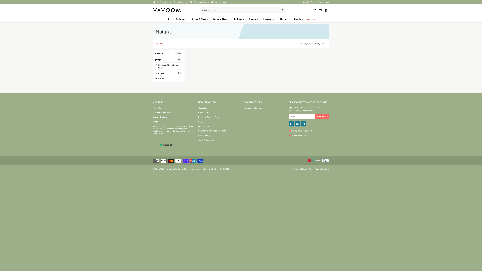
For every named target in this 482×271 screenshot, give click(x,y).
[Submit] (282, 10)
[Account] (315, 10)
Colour (160, 73)
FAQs (200, 122)
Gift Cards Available (163, 2)
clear (179, 59)
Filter (160, 44)
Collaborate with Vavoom (163, 112)
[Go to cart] (326, 10)
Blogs (155, 122)
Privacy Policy (204, 135)
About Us (157, 108)
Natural (161, 79)
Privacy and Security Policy (303, 169)
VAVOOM (162, 169)
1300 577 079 (310, 2)
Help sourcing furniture (253, 108)
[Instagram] (297, 123)
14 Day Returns (182, 2)
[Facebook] (291, 123)
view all (178, 53)
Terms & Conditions (206, 140)
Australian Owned (220, 2)
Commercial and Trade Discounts (212, 131)
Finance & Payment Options (209, 117)
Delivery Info (203, 126)
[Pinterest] (303, 123)
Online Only (324, 2)
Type (158, 60)
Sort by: (304, 44)
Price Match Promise (201, 2)
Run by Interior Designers (301, 131)
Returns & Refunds (206, 112)
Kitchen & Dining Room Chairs (168, 66)
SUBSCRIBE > (322, 116)
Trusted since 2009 (299, 135)
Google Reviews (160, 117)
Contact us (202, 108)
